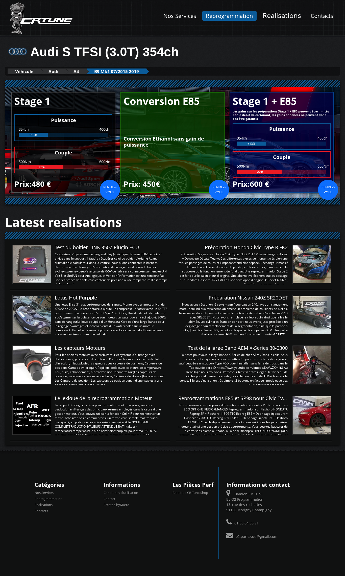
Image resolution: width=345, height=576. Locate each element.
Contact (109, 498)
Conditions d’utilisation (121, 492)
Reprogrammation (229, 15)
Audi (53, 71)
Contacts (322, 15)
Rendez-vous (109, 189)
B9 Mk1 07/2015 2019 (116, 71)
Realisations (282, 15)
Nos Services (179, 15)
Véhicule (24, 71)
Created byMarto (116, 504)
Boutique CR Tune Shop (190, 492)
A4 (76, 71)
